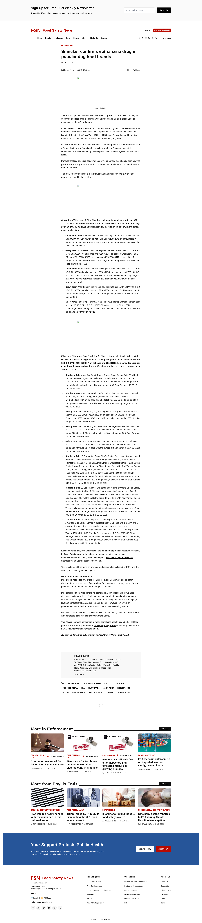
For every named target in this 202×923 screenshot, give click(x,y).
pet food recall (96, 692)
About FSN (163, 849)
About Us (164, 882)
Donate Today (145, 849)
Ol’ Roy (66, 692)
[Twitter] (143, 38)
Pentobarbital (79, 692)
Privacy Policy (166, 890)
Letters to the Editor (132, 894)
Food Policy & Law (92, 683)
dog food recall (70, 688)
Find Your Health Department (135, 882)
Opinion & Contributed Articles (45, 810)
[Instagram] (146, 38)
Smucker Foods (123, 692)
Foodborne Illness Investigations (154, 810)
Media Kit (164, 894)
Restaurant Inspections (133, 886)
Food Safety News (103, 920)
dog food (119, 683)
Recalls (107, 683)
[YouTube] (153, 38)
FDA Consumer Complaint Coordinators (79, 629)
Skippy (110, 692)
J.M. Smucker (108, 688)
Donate (163, 903)
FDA (83, 688)
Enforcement (67, 46)
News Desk (37, 768)
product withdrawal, (73, 148)
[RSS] (156, 38)
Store (163, 898)
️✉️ (34, 898)
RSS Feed (128, 903)
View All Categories (94, 903)
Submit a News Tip (131, 898)
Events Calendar (130, 890)
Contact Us (165, 886)
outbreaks (91, 894)
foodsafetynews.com (39, 883)
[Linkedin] (149, 38)
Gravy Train (93, 688)
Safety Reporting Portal (105, 625)
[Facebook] (139, 38)
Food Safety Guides (94, 886)
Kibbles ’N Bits (123, 688)
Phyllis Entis (69, 62)
